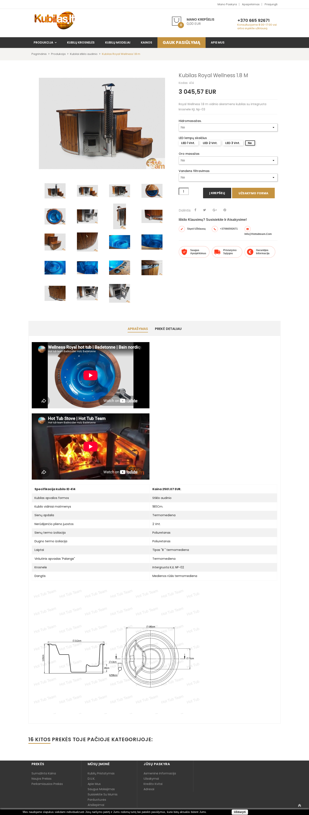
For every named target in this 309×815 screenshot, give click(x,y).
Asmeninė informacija (160, 773)
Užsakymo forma (253, 193)
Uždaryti (240, 812)
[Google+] (215, 210)
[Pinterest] (224, 210)
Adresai (149, 789)
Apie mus (94, 784)
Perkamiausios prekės (47, 784)
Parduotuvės (97, 800)
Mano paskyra (227, 4)
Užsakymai (151, 779)
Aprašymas (138, 328)
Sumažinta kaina (44, 773)
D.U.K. (91, 779)
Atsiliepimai (96, 805)
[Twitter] (204, 210)
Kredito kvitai (153, 784)
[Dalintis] (195, 210)
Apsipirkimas (251, 4)
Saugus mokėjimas (101, 789)
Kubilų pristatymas (101, 773)
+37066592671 (229, 228)
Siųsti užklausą (196, 228)
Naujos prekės (42, 779)
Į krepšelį (217, 193)
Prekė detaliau (168, 328)
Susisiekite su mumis (103, 794)
